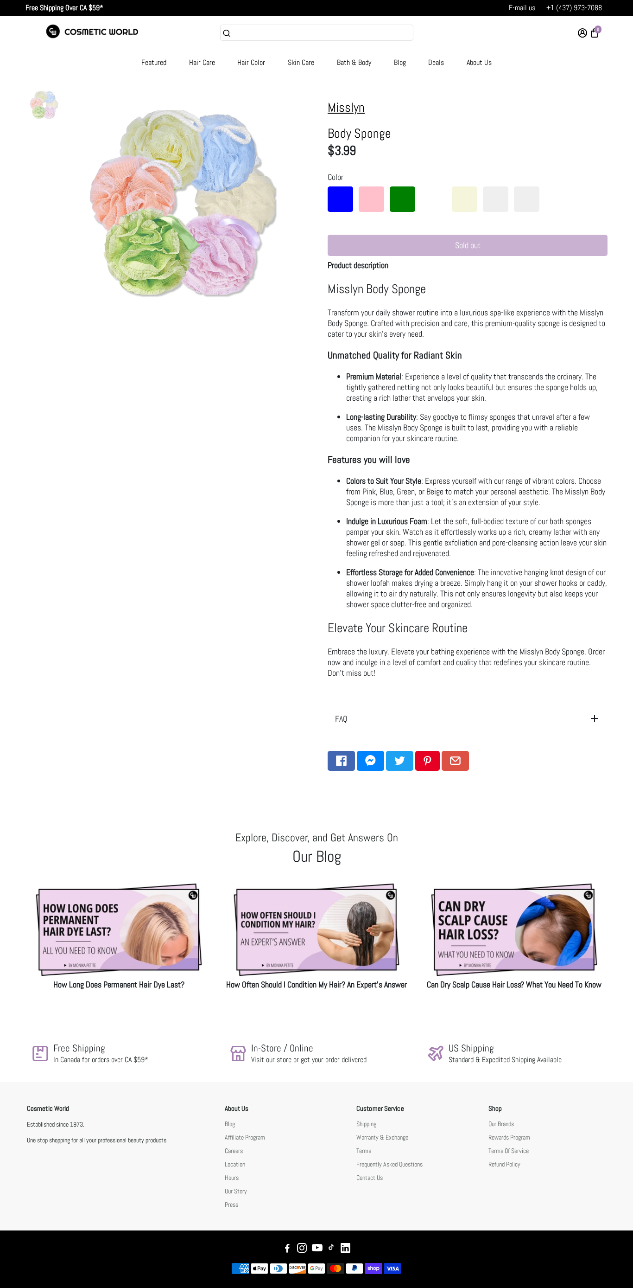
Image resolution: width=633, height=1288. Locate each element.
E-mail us (522, 8)
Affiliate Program (245, 1137)
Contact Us (369, 1178)
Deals (436, 62)
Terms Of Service (508, 1151)
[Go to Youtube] (317, 1249)
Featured (153, 62)
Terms (363, 1151)
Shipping (366, 1124)
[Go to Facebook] (341, 761)
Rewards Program (509, 1137)
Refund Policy (504, 1164)
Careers (234, 1151)
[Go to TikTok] (331, 1249)
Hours (232, 1178)
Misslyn (346, 107)
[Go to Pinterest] (427, 761)
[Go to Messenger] (370, 761)
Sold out (468, 245)
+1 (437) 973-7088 (574, 8)
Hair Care (202, 62)
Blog (400, 62)
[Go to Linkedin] (345, 1249)
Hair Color (251, 62)
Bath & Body (354, 62)
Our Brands (501, 1124)
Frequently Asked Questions (389, 1164)
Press (231, 1205)
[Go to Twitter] (399, 761)
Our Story (236, 1191)
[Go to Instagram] (302, 1249)
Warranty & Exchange (382, 1137)
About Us (479, 62)
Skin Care (301, 62)
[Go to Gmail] (455, 761)
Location (235, 1164)
